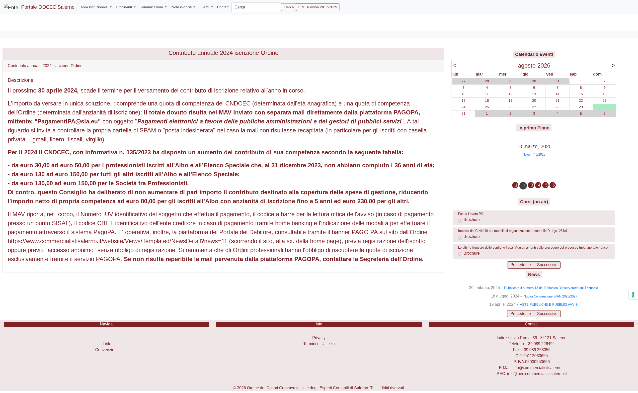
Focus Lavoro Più (470, 214)
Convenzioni (106, 350)
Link (106, 344)
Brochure (472, 219)
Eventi (204, 7)
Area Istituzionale (94, 7)
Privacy (318, 338)
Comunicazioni (152, 7)
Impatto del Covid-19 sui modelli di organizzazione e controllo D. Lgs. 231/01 (513, 231)
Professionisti (182, 7)
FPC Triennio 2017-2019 (317, 7)
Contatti (223, 7)
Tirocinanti (124, 7)
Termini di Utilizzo (319, 344)
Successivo (547, 265)
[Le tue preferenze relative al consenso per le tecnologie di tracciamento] (633, 294)
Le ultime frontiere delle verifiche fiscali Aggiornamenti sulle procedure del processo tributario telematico (533, 247)
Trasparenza (106, 338)
